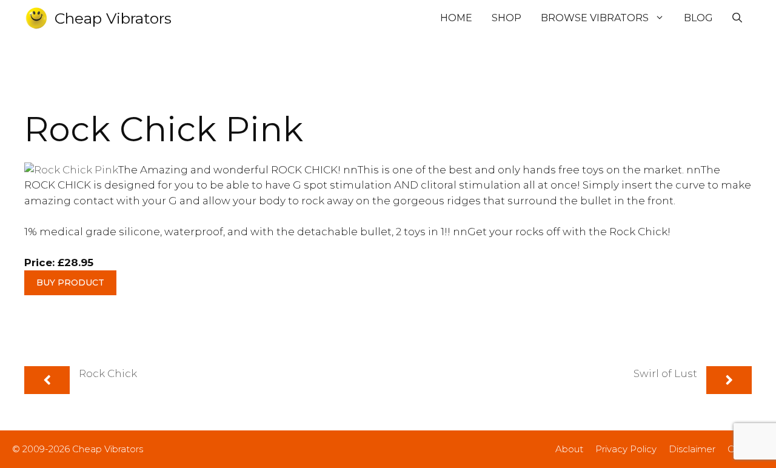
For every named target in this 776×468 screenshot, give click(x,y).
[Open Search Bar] (737, 18)
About (569, 449)
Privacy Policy (626, 449)
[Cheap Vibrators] (36, 18)
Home (456, 18)
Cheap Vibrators (113, 18)
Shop (506, 18)
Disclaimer (692, 449)
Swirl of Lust (665, 373)
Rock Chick (108, 373)
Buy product (70, 282)
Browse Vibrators (595, 18)
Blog (698, 18)
